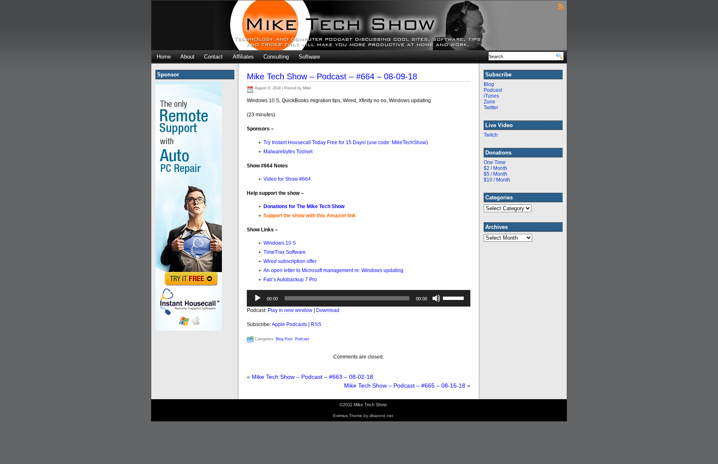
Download (327, 310)
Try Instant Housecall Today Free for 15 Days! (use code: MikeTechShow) (345, 142)
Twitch (491, 135)
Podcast (302, 339)
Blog (489, 84)
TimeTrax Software (284, 252)
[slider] (454, 297)
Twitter (491, 107)
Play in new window (290, 310)
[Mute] (436, 298)
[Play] (257, 298)
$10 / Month (497, 180)
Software (309, 57)
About (187, 57)
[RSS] (561, 6)
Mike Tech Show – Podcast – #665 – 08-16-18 (404, 385)
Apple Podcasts (289, 324)
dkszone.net (381, 415)
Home (164, 57)
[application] (358, 298)
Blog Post (284, 339)
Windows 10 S (279, 243)
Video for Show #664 (287, 179)
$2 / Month (495, 168)
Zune (489, 102)
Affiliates (243, 57)
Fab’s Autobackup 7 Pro (290, 279)
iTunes (491, 96)
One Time (495, 162)
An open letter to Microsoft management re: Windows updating (333, 270)
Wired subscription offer (290, 261)
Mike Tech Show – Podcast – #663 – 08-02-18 (312, 376)
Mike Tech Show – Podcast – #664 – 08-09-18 (332, 76)
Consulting (276, 57)
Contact (213, 57)
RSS (316, 324)
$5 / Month (495, 174)
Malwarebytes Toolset (287, 152)
